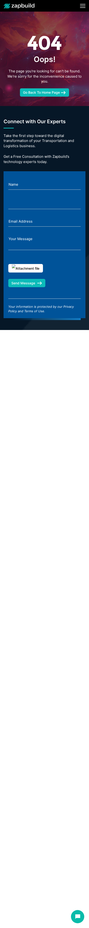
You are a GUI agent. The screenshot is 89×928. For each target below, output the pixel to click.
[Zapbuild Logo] (19, 5)
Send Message (23, 283)
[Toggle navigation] (82, 6)
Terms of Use (34, 311)
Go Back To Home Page (42, 92)
